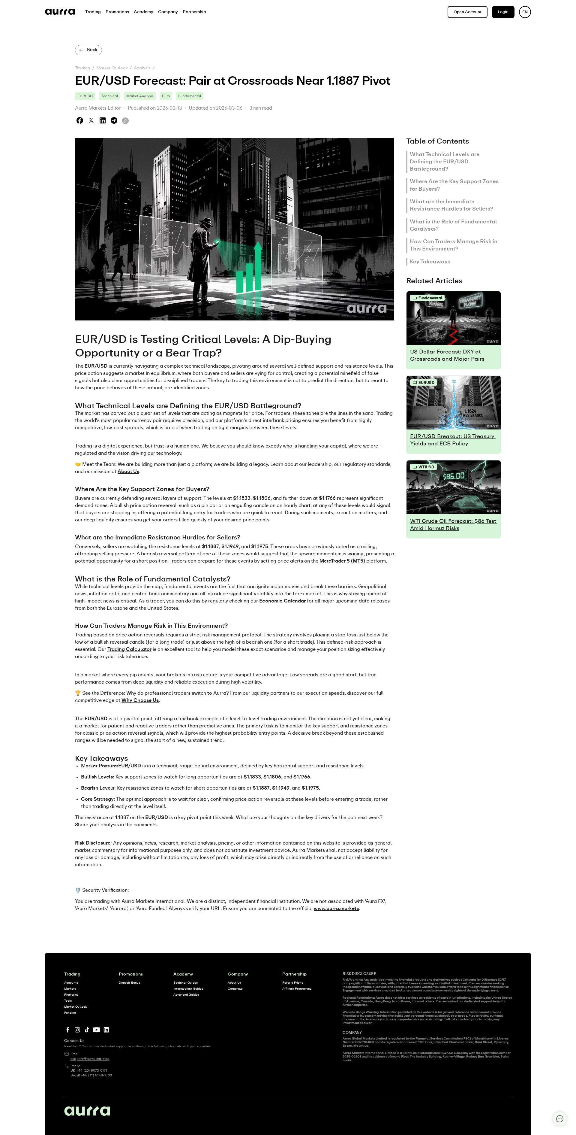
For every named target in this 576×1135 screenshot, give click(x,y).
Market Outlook (112, 68)
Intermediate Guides (188, 988)
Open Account (468, 12)
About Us (234, 982)
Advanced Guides (186, 994)
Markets (70, 988)
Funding (70, 1012)
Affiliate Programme (296, 988)
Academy (183, 974)
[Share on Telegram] (114, 121)
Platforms (71, 994)
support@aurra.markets (90, 1059)
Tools (68, 1000)
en (525, 12)
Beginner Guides (185, 982)
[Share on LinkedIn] (102, 121)
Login (503, 12)
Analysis (142, 68)
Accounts (71, 982)
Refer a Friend (292, 982)
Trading (82, 68)
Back (92, 50)
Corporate (235, 988)
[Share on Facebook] (80, 121)
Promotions (131, 974)
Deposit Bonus (129, 982)
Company (238, 974)
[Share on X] (91, 121)
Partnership (294, 974)
